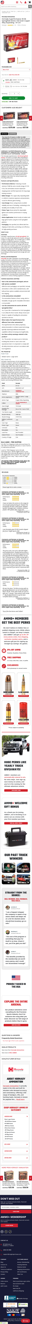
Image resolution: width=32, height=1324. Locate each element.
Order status (4, 1281)
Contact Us (4, 1264)
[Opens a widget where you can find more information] (25, 1321)
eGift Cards (4, 1286)
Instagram (2, 1231)
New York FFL (16, 1288)
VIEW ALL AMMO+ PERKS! (16, 823)
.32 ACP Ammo (9, 1138)
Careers (3, 1274)
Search (30, 6)
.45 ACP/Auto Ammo (10, 1121)
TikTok (10, 1231)
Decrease (10, 93)
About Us (3, 1267)
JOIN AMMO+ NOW (16, 790)
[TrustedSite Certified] (23, 1305)
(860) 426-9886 (21, 2)
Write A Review (22, 25)
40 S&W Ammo (9, 1123)
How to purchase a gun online (21, 1281)
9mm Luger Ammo (10, 1119)
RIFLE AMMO (13, 1053)
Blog (2, 1262)
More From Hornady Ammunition (15, 1167)
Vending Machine (22, 1264)
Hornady (3, 258)
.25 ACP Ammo (9, 1136)
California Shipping (18, 1291)
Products (17, 2)
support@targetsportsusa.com (12, 1254)
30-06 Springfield (21, 236)
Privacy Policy (4, 1272)
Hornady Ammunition (20, 391)
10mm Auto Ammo (10, 1128)
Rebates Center (21, 1267)
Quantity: (5, 93)
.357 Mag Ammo (9, 1130)
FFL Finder (16, 1286)
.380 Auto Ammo (9, 1125)
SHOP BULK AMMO (16, 1025)
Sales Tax (20, 1274)
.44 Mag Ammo (9, 1134)
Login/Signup (25, 2)
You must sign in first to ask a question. (13, 1041)
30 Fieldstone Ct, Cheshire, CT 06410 (8, 1244)
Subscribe (16, 1211)
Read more (20, 1099)
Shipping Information (23, 1269)
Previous (1, 118)
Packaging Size (7, 67)
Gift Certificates (22, 1272)
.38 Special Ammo (10, 1132)
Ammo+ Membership (23, 1262)
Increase (18, 93)
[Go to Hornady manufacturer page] (16, 1069)
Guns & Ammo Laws (18, 1283)
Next (30, 118)
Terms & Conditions (6, 1269)
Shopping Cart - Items (30, 2)
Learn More (9, 1225)
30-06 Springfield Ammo (21, 403)
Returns (3, 1283)
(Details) (7, 82)
